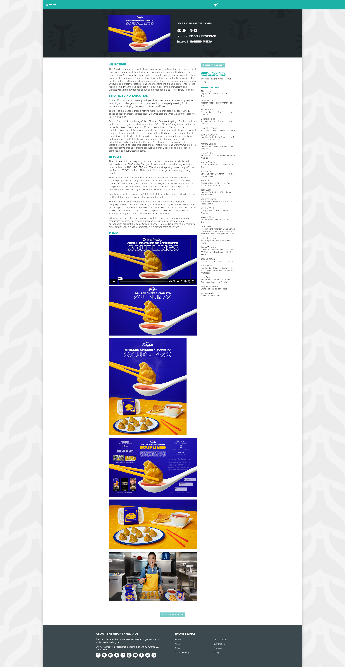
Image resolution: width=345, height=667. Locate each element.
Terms (178, 652)
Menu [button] (52, 4)
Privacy (185, 652)
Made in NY (101, 649)
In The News (220, 639)
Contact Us (219, 644)
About (178, 644)
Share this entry (214, 65)
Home (178, 639)
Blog (216, 652)
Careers (218, 648)
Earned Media (201, 41)
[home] (215, 4)
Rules (177, 648)
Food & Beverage (203, 36)
